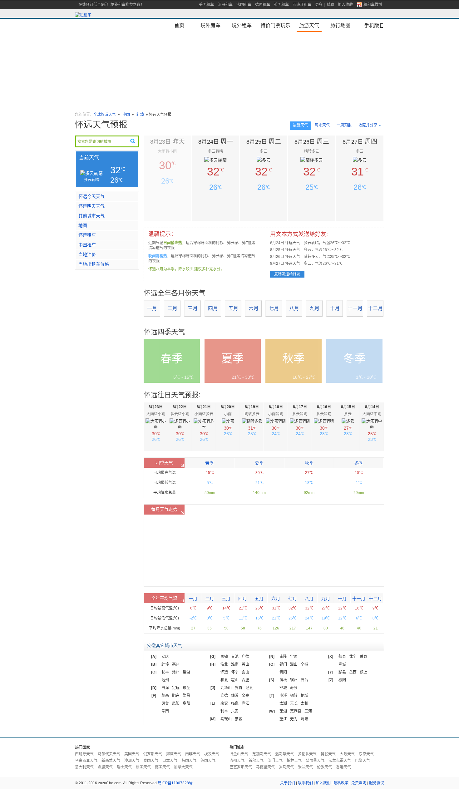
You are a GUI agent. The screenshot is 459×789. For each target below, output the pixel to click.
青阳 (283, 672)
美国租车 (206, 4)
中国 (126, 114)
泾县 (249, 688)
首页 (179, 25)
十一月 (355, 308)
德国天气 (162, 767)
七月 (274, 308)
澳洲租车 (225, 4)
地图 (82, 225)
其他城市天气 (91, 215)
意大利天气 (84, 767)
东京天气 (366, 754)
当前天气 (89, 157)
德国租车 (262, 4)
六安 (235, 711)
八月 (294, 308)
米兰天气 (305, 767)
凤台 (165, 703)
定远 (176, 688)
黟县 (342, 672)
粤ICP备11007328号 (175, 783)
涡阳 (304, 719)
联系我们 (305, 783)
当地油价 (87, 254)
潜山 (294, 664)
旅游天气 (309, 25)
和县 (224, 680)
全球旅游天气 (104, 114)
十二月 (375, 308)
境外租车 (242, 25)
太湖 (283, 703)
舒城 (283, 688)
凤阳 (176, 703)
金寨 (245, 695)
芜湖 (283, 711)
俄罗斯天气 (152, 754)
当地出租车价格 (93, 264)
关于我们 (287, 783)
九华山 (226, 688)
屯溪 (283, 695)
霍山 (235, 680)
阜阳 (186, 703)
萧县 (363, 656)
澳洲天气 (131, 760)
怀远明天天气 (91, 206)
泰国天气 (150, 760)
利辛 (224, 711)
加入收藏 (345, 4)
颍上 (363, 672)
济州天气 (237, 760)
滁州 (176, 672)
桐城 (304, 695)
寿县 (294, 688)
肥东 (176, 695)
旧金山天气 (239, 754)
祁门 (283, 664)
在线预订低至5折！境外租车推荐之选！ (111, 4)
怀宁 (235, 672)
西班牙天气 (84, 754)
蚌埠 (140, 114)
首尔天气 (256, 760)
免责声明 (358, 783)
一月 (152, 308)
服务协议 (376, 783)
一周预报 (344, 125)
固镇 (224, 656)
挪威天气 (173, 754)
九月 (314, 308)
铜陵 (294, 695)
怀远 (224, 672)
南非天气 (192, 754)
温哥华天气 (284, 754)
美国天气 (131, 754)
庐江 (245, 703)
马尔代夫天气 (109, 754)
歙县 (342, 656)
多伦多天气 (307, 754)
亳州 (176, 664)
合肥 (245, 680)
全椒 (304, 664)
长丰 (165, 672)
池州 (165, 680)
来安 (224, 703)
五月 (233, 308)
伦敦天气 (324, 767)
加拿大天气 (183, 767)
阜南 (165, 711)
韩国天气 (188, 760)
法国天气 (143, 767)
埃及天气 (211, 754)
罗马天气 (286, 767)
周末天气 (322, 125)
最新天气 (300, 125)
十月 (335, 308)
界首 (238, 688)
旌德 (224, 695)
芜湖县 (295, 711)
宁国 (294, 656)
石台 (304, 680)
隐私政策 (340, 783)
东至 (186, 688)
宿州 (294, 680)
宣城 (342, 664)
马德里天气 (265, 767)
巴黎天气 (362, 760)
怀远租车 (87, 235)
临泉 (235, 703)
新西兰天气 (110, 760)
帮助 (330, 4)
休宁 (353, 656)
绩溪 (235, 695)
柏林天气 (294, 760)
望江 (283, 719)
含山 (245, 672)
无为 (294, 719)
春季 (209, 463)
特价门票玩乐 (275, 25)
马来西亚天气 (86, 760)
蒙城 (238, 719)
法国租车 (243, 4)
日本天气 (169, 760)
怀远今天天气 (91, 196)
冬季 (358, 463)
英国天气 (207, 760)
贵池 (235, 656)
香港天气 (343, 767)
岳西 (353, 672)
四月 (213, 308)
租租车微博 (372, 4)
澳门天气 (275, 760)
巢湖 (186, 672)
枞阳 (342, 680)
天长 (294, 703)
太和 (304, 703)
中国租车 (87, 244)
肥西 (165, 695)
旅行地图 (340, 25)
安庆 (165, 656)
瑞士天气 (124, 767)
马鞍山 (226, 719)
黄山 (245, 664)
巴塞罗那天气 (241, 767)
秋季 (309, 463)
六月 (254, 308)
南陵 (283, 656)
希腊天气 (105, 767)
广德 (245, 656)
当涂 (165, 688)
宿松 (283, 680)
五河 (308, 711)
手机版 (371, 25)
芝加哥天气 (261, 754)
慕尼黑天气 (315, 760)
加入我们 (323, 783)
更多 (319, 4)
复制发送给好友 (287, 274)
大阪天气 (347, 754)
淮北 (224, 664)
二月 (172, 308)
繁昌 (186, 695)
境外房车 (210, 25)
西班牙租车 (302, 4)
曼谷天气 (328, 754)
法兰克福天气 (339, 760)
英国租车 (281, 4)
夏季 (259, 463)
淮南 (235, 664)
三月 (193, 308)
